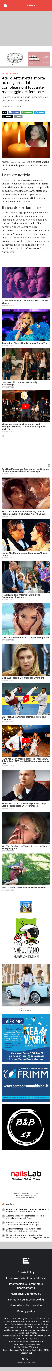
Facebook (15, 112)
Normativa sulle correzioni (26, 1305)
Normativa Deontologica (26, 1293)
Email (19, 116)
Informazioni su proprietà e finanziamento (26, 1285)
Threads (8, 116)
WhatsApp (28, 112)
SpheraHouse (30, 1363)
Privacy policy (26, 1311)
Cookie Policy (26, 1272)
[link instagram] (27, 1359)
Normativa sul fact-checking (26, 1299)
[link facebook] (23, 1359)
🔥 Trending (8, 1204)
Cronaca (14, 73)
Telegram (40, 112)
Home (5, 73)
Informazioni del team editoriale (26, 1278)
